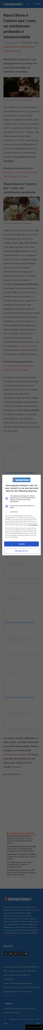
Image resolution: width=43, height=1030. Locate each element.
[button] (21, 511)
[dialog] (21, 515)
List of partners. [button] (33, 525)
